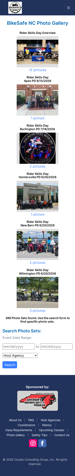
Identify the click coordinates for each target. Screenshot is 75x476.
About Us (15, 420)
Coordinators (26, 425)
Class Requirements (18, 430)
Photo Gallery (16, 435)
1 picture (37, 118)
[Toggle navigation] (68, 8)
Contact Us (61, 435)
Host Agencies (50, 420)
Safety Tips (39, 435)
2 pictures (37, 166)
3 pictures (37, 310)
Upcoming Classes (51, 430)
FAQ (31, 420)
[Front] (15, 7)
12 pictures (37, 70)
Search (9, 365)
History (47, 425)
